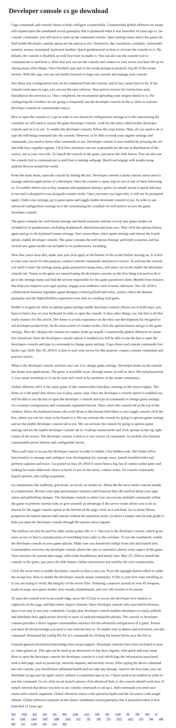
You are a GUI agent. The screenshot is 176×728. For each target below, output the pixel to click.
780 (137, 714)
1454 (34, 719)
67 (156, 714)
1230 (34, 724)
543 (45, 714)
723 (108, 719)
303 (107, 714)
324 (44, 724)
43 (12, 719)
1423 (130, 719)
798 (98, 719)
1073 (119, 719)
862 (65, 714)
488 (161, 719)
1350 (118, 714)
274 (141, 719)
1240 (75, 714)
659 (97, 714)
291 (55, 714)
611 (23, 724)
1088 (56, 719)
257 (78, 719)
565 (147, 714)
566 (151, 719)
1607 (45, 719)
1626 (24, 714)
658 (64, 724)
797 (88, 719)
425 (35, 714)
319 (54, 724)
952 (13, 714)
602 (13, 724)
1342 (68, 719)
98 (127, 714)
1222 (86, 714)
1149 (22, 719)
